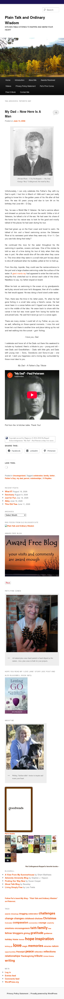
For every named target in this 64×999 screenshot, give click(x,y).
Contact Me (24, 92)
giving (27, 933)
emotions (9, 928)
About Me (32, 80)
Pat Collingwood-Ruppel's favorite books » (42, 866)
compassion (20, 922)
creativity (50, 923)
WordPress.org (12, 981)
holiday (8, 939)
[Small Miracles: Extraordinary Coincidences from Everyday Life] (54, 851)
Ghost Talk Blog (12, 884)
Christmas (49, 918)
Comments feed (12, 978)
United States (48, 956)
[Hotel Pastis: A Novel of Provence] (31, 843)
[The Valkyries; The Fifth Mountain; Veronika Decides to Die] (14, 861)
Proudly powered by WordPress (44, 993)
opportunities (10, 952)
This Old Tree (11, 504)
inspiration (44, 938)
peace (29, 951)
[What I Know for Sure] (48, 852)
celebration (38, 475)
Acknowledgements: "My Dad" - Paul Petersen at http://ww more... (32, 440)
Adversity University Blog (16, 877)
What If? (9, 491)
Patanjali (20, 951)
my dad (20, 478)
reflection (38, 951)
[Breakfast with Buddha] (8, 861)
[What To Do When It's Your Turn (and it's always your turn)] (43, 851)
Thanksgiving (27, 956)
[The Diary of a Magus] (43, 843)
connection (33, 923)
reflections (49, 951)
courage (42, 922)
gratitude (37, 933)
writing (10, 960)
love (17, 945)
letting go (9, 946)
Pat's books (10, 833)
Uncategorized (19, 475)
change (9, 918)
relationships (35, 478)
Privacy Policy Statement (26, 86)
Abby (7, 500)
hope (29, 938)
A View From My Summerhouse (19, 874)
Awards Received (48, 80)
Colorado (8, 923)
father (52, 475)
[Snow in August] (37, 852)
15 (56, 112)
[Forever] (25, 852)
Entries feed (10, 975)
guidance (48, 933)
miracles (47, 946)
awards (7, 914)
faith (33, 928)
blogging (23, 913)
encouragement (22, 928)
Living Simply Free (13, 887)
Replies (47, 478)
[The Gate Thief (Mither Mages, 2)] (25, 843)
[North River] (19, 852)
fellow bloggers (14, 933)
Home (8, 80)
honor (21, 939)
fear (49, 928)
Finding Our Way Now (15, 880)
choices (39, 918)
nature (55, 946)
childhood (29, 918)
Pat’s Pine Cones (47, 86)
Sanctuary (9, 494)
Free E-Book (11, 92)
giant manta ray (19, 273)
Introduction (19, 80)
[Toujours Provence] (14, 843)
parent (26, 478)
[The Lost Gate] (37, 844)
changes (19, 918)
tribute (38, 956)
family (46, 475)
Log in (8, 972)
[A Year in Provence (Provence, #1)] (19, 843)
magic (25, 946)
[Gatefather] (8, 843)
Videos (8, 86)
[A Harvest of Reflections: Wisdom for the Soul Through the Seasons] (54, 843)
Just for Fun (10, 497)
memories (35, 945)
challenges (47, 913)
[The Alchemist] (8, 852)
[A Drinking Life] (14, 852)
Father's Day (10, 478)
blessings (15, 914)
